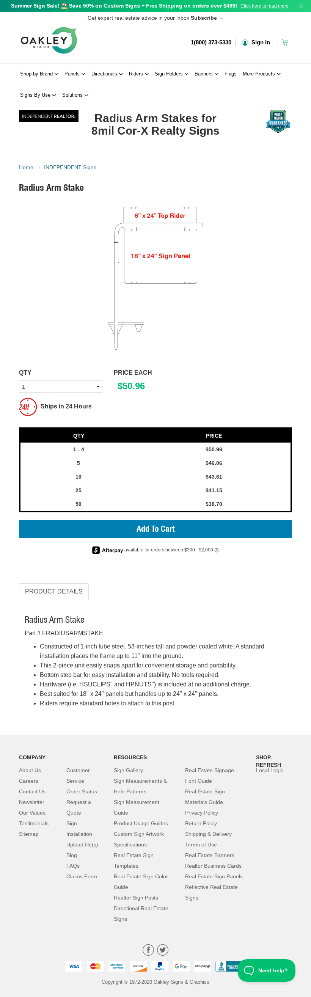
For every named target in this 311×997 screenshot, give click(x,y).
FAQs (73, 866)
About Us (30, 770)
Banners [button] (204, 74)
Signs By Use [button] (36, 95)
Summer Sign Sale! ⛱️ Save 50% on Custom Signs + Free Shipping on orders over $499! (124, 6)
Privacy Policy (201, 813)
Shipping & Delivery (208, 834)
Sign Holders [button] (169, 74)
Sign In (260, 42)
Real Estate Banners (209, 855)
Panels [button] (72, 74)
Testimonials (34, 823)
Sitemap (29, 834)
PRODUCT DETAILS (54, 591)
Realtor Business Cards (213, 866)
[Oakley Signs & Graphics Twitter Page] (162, 951)
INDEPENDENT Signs (70, 167)
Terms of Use (201, 845)
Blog (71, 855)
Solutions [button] (73, 95)
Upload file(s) (82, 845)
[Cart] (285, 42)
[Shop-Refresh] (49, 114)
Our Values (32, 813)
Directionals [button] (105, 74)
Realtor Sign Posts (136, 898)
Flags (231, 74)
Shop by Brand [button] (37, 74)
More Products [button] (259, 74)
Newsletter (31, 802)
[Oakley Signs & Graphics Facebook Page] (148, 951)
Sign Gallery (128, 770)
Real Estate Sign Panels (214, 876)
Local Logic (269, 770)
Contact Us (32, 791)
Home (26, 167)
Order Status (81, 791)
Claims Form (81, 876)
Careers (28, 781)
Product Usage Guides (141, 823)
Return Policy (201, 823)
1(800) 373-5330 (211, 42)
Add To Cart (156, 530)
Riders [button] (137, 74)
